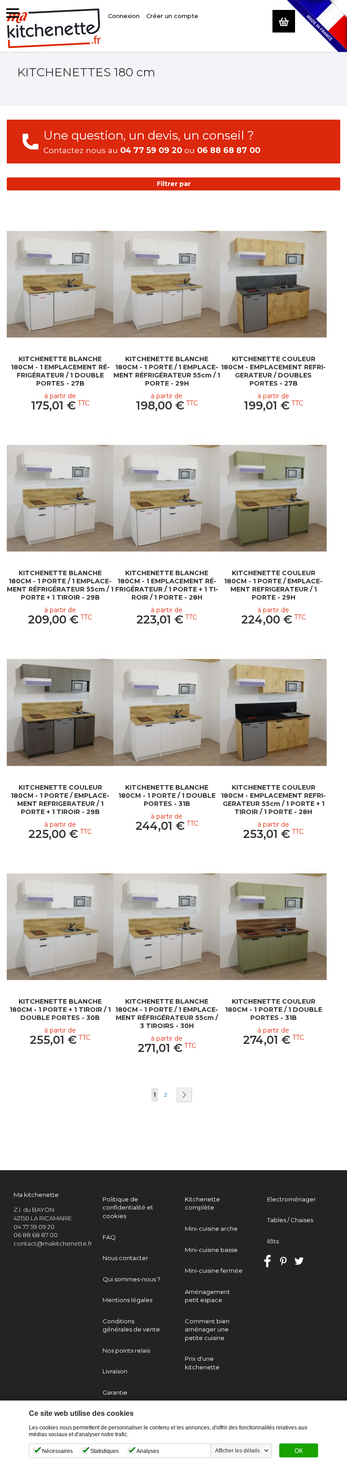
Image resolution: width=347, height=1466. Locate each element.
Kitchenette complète (202, 1203)
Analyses (147, 1451)
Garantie (115, 1392)
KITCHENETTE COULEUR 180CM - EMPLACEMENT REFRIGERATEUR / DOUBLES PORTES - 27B (273, 371)
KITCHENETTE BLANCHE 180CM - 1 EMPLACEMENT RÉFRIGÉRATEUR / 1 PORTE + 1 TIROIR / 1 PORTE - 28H (166, 585)
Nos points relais (126, 1350)
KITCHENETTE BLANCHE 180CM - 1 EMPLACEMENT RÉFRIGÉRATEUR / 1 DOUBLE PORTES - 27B (60, 371)
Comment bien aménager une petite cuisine (207, 1329)
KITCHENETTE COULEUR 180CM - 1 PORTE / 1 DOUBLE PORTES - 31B (273, 1009)
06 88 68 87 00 (228, 150)
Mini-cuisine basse (211, 1249)
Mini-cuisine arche (211, 1228)
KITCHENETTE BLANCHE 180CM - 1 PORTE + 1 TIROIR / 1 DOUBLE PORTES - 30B (60, 1009)
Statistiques (104, 1451)
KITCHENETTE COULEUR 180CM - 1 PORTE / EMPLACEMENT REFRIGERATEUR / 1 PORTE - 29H (273, 585)
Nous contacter (125, 1257)
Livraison (115, 1371)
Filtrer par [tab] (174, 184)
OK (299, 1451)
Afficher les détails (237, 1450)
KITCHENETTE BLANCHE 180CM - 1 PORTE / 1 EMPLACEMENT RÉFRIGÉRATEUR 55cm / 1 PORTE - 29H (166, 371)
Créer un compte (172, 15)
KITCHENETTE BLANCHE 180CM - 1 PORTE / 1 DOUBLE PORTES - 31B (167, 795)
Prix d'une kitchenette (202, 1363)
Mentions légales (127, 1299)
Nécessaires (57, 1451)
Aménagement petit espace (207, 1296)
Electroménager (291, 1199)
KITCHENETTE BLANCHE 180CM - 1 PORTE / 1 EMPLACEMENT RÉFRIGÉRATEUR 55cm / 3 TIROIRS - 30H (166, 1013)
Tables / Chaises (290, 1220)
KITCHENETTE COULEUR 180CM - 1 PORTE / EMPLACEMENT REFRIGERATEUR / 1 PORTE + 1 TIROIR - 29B (60, 799)
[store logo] (54, 29)
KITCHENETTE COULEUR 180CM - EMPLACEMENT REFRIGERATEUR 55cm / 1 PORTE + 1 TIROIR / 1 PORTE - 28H (273, 799)
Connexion (124, 15)
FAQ (109, 1237)
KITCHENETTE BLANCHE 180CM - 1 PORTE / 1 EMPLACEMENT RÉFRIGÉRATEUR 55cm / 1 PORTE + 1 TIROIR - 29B (60, 585)
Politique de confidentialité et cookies (128, 1207)
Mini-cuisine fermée (214, 1270)
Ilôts (273, 1241)
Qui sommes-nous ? (131, 1279)
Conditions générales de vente (131, 1325)
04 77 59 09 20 (151, 150)
